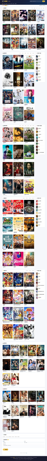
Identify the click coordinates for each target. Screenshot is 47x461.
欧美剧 (33, 125)
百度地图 (31, 459)
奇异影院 (13, 436)
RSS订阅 (28, 459)
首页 (2, 3)
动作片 (20, 53)
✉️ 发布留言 (5, 449)
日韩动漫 (30, 270)
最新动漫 (5, 270)
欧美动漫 (33, 270)
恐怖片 (30, 53)
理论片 (13, 3)
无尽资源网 (4, 436)
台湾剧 (25, 125)
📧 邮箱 (24, 441)
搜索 (43, 1)
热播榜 (15, 3)
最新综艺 (5, 198)
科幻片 (28, 53)
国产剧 (20, 125)
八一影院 (7, 436)
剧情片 (33, 53)
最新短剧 (5, 343)
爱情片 (25, 53)
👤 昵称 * (4, 441)
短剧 (11, 3)
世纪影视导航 (9, 436)
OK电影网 (16, 436)
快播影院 (18, 436)
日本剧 (28, 125)
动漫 (9, 3)
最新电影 (5, 53)
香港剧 (23, 125)
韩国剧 (30, 125)
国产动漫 (27, 270)
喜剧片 (23, 53)
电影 (4, 3)
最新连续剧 (5, 125)
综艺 (8, 3)
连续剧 (6, 3)
